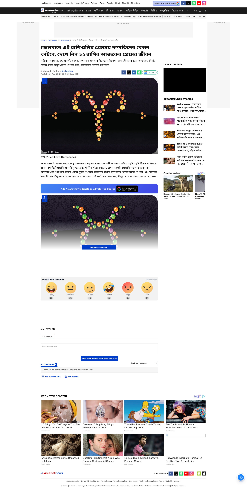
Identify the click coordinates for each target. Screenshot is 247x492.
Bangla (110, 3)
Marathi (125, 3)
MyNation (135, 3)
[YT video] (199, 3)
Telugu (94, 3)
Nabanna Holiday (128, 16)
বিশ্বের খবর (177, 10)
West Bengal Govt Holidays (149, 16)
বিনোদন (110, 10)
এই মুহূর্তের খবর (75, 10)
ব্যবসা (120, 10)
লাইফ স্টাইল (132, 10)
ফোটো (144, 10)
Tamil (102, 3)
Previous (200, 16)
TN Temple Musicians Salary (107, 16)
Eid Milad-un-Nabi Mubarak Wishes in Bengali (73, 16)
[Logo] (53, 10)
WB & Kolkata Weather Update (177, 16)
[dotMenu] (188, 10)
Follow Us (153, 72)
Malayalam (46, 3)
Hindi (117, 3)
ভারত (88, 10)
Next (204, 16)
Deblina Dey (67, 71)
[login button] (196, 11)
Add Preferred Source (165, 3)
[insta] (204, 3)
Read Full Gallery (99, 247)
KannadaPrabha (82, 3)
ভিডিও (154, 10)
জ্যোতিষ (164, 10)
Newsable (58, 3)
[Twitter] (188, 3)
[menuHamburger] (200, 11)
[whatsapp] (194, 3)
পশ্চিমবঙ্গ (98, 10)
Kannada (69, 3)
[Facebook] (183, 3)
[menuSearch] (205, 11)
